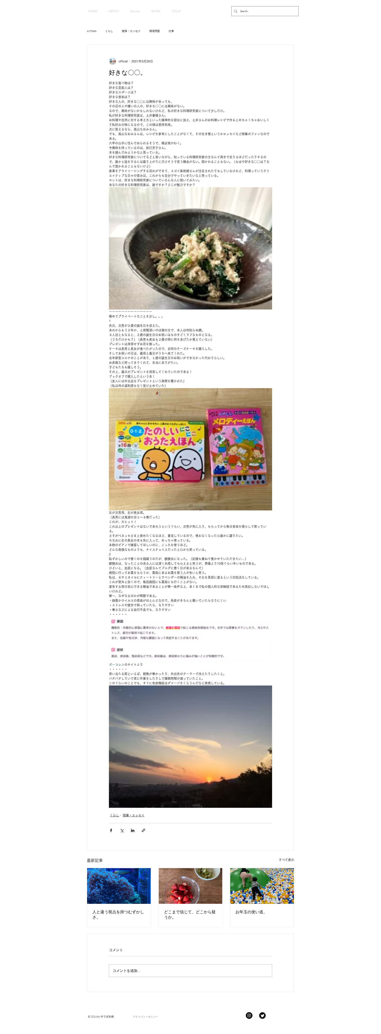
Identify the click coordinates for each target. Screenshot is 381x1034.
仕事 (171, 31)
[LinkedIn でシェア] (133, 830)
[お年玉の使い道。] (262, 886)
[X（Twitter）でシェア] (122, 830)
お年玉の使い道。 (251, 911)
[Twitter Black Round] (262, 1015)
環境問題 (154, 31)
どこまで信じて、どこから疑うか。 (190, 914)
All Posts (91, 31)
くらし (109, 31)
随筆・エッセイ (131, 31)
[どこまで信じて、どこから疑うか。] (190, 886)
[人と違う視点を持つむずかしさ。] (119, 886)
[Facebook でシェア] (111, 830)
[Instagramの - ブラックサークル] (249, 1015)
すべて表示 (286, 859)
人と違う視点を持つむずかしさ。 (118, 914)
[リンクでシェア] (143, 830)
